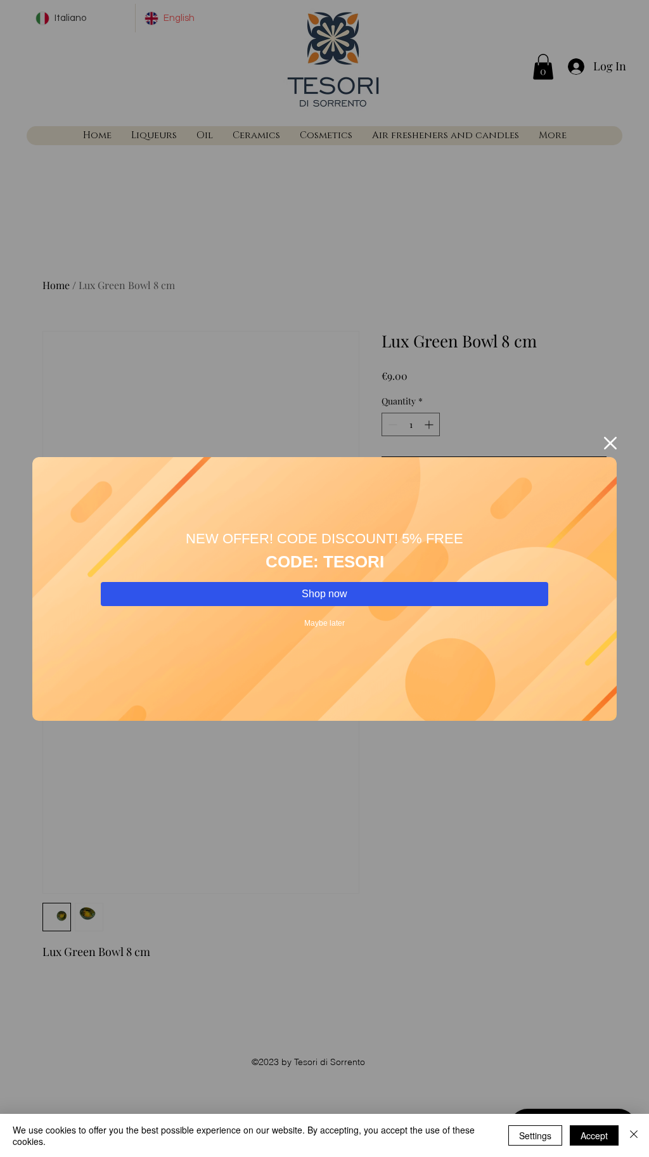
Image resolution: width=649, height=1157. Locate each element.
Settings (535, 1135)
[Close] (633, 1135)
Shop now (324, 593)
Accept (594, 1135)
